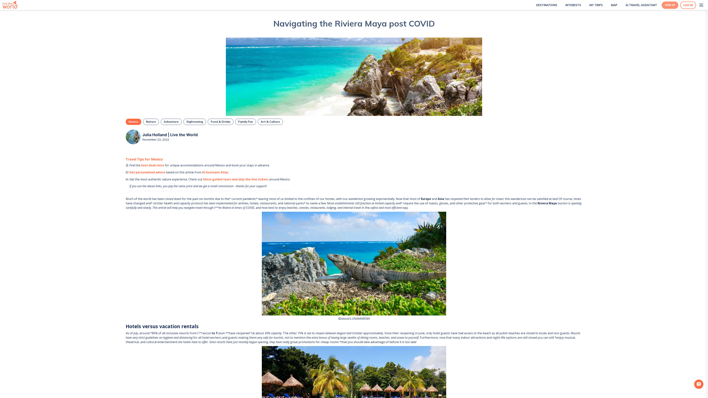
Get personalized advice (147, 172)
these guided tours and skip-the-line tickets (235, 179)
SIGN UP (670, 5)
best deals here (152, 165)
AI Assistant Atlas (215, 172)
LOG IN (688, 5)
